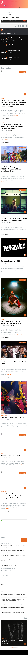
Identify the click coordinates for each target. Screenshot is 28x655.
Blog (2, 453)
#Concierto (16, 32)
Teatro (2, 591)
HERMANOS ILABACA (14, 50)
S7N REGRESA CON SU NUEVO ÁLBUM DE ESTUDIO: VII (13, 555)
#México (8, 32)
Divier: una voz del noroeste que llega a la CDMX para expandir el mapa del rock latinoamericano (13, 102)
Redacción (10, 106)
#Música (3, 32)
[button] (24, 618)
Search (3, 537)
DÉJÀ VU (10, 44)
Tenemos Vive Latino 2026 (10, 456)
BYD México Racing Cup (14, 57)
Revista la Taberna (10, 18)
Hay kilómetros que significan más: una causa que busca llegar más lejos (17, 38)
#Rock (21, 32)
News (2, 258)
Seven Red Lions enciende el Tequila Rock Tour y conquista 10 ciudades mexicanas (13, 126)
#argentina (3, 33)
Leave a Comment (5, 118)
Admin (10, 263)
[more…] (15, 115)
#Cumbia (9, 33)
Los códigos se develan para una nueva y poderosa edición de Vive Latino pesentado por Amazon (13, 496)
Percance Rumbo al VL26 (10, 261)
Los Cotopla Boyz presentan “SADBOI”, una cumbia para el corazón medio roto (12, 169)
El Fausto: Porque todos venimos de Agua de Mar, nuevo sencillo (14, 219)
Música (2, 98)
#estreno (13, 33)
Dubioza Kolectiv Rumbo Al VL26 (13, 418)
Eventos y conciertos (5, 581)
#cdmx (12, 32)
